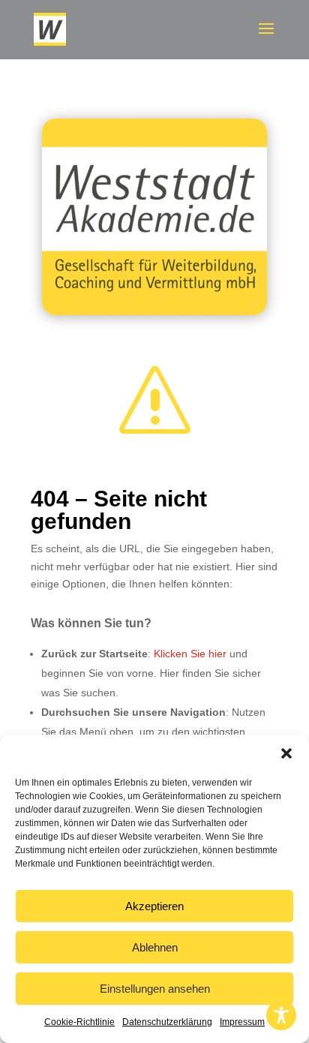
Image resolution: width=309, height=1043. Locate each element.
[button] (286, 753)
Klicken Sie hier (190, 654)
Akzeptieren (154, 906)
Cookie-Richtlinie (79, 1022)
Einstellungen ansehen (155, 988)
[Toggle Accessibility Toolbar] (281, 1015)
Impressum (242, 1022)
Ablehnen (155, 947)
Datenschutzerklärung (167, 1022)
